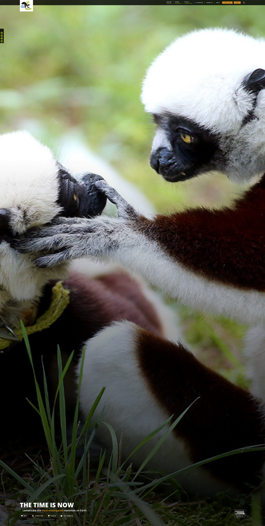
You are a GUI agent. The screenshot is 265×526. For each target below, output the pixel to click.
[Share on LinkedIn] (1, 38)
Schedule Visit (227, 2)
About (218, 2)
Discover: (169, 2)
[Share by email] (1, 41)
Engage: (178, 2)
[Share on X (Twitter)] (1, 35)
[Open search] (244, 2)
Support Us (209, 2)
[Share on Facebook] (1, 33)
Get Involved (199, 2)
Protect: (188, 2)
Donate (237, 2)
